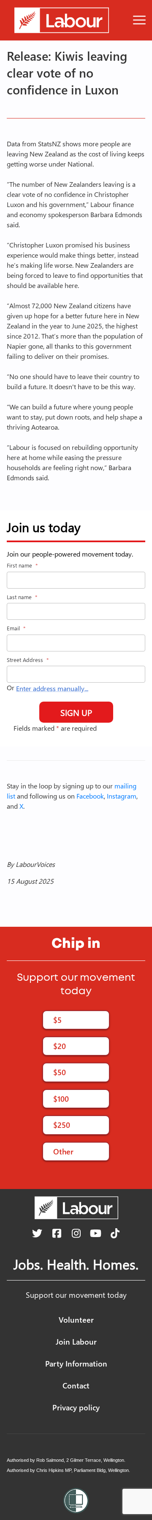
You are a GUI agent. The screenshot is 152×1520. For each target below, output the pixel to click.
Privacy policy (76, 1407)
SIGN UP (76, 712)
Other (63, 1151)
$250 (61, 1124)
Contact (76, 1385)
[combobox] (76, 674)
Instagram (121, 795)
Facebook (90, 795)
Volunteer (76, 1319)
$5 (57, 1019)
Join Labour (76, 1341)
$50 (59, 1072)
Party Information (76, 1363)
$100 (61, 1098)
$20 (59, 1046)
